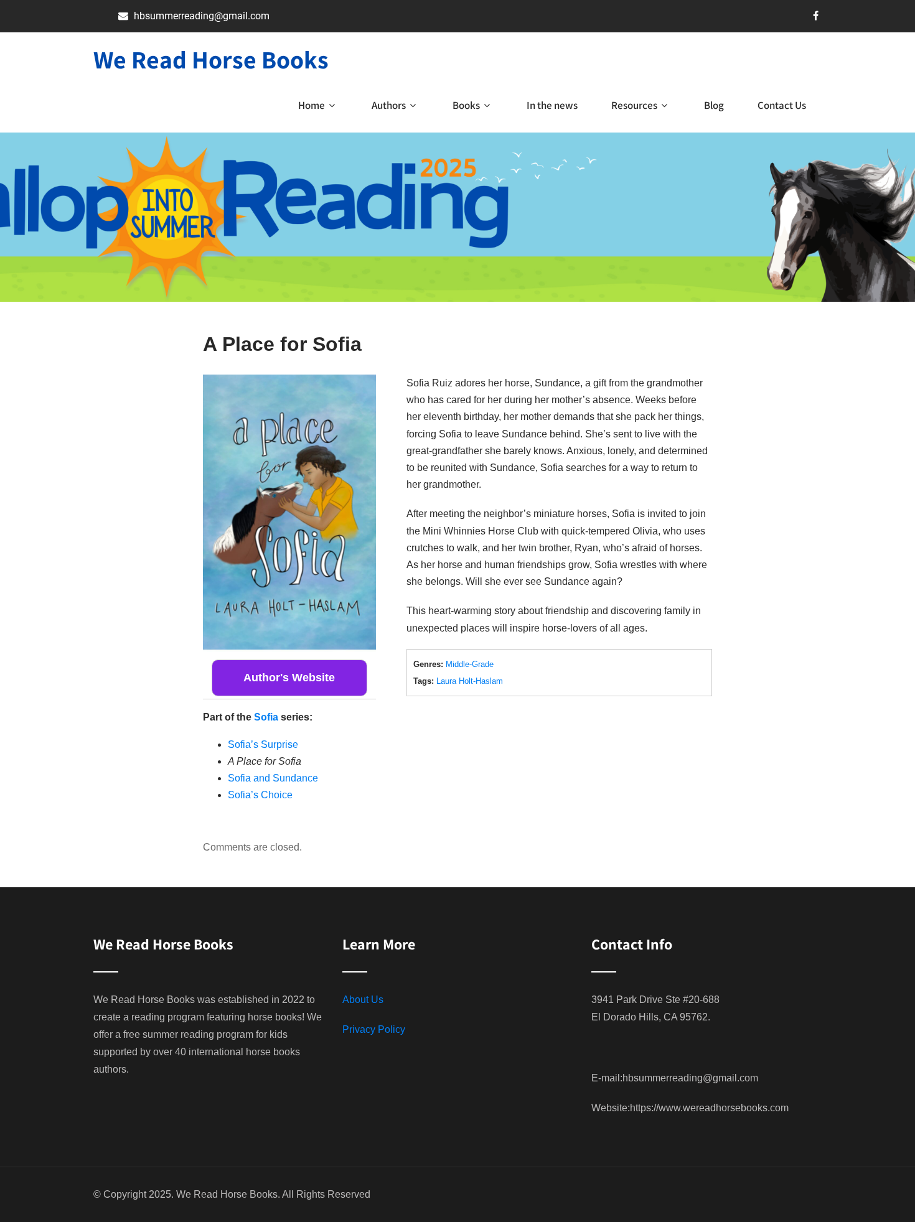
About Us (362, 999)
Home (311, 105)
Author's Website (289, 677)
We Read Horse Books (211, 59)
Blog (714, 105)
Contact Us (782, 105)
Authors (389, 105)
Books (466, 105)
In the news (552, 105)
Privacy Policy (373, 1029)
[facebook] (816, 16)
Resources (634, 105)
